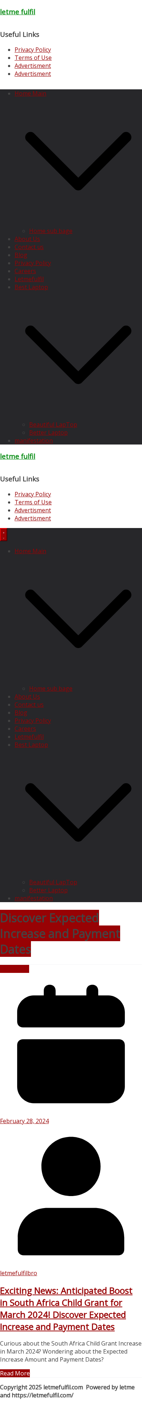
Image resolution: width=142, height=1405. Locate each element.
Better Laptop (48, 432)
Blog (21, 255)
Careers (25, 271)
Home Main (30, 93)
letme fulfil (17, 11)
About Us (27, 239)
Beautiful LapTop (53, 424)
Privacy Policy (33, 50)
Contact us (29, 247)
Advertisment (33, 66)
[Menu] (3, 534)
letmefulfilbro (18, 1273)
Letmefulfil (29, 279)
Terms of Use (33, 58)
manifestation (34, 440)
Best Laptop (31, 287)
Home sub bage (50, 231)
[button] (78, 223)
